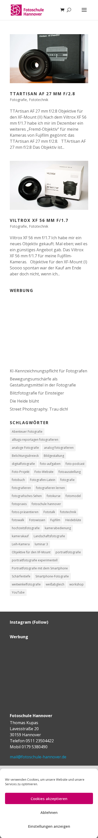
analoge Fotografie (25, 448)
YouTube (18, 592)
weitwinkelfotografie (26, 584)
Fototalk (49, 512)
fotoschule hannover (46, 504)
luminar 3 (41, 544)
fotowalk (18, 520)
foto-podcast (75, 464)
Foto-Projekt (20, 472)
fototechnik (68, 512)
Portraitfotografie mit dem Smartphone (40, 568)
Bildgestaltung (54, 456)
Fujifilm (55, 520)
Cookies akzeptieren (49, 798)
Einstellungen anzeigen (49, 826)
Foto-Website (44, 472)
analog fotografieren (59, 448)
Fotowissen (37, 520)
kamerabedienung (58, 528)
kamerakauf (20, 536)
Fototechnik (38, 99)
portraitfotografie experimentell (35, 560)
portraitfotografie (68, 552)
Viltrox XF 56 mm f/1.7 (39, 220)
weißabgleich (55, 584)
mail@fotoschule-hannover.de (38, 757)
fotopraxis (19, 504)
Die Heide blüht (24, 401)
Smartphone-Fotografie (52, 576)
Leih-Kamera (21, 544)
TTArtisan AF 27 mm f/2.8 (42, 93)
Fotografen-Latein (42, 480)
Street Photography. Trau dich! (39, 409)
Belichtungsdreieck (25, 456)
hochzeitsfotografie (26, 528)
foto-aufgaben (50, 464)
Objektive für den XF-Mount (31, 552)
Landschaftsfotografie (49, 536)
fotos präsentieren (25, 512)
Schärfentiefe (21, 576)
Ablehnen (49, 812)
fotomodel (73, 496)
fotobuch (18, 480)
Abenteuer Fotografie (27, 431)
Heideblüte (73, 520)
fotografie (67, 480)
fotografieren (21, 488)
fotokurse (54, 496)
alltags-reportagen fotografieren (35, 439)
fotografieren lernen (50, 488)
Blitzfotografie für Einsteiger (37, 393)
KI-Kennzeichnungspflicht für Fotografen (48, 371)
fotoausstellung (70, 472)
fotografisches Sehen (27, 496)
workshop (76, 584)
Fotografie (18, 99)
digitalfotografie (23, 464)
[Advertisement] (41, 327)
